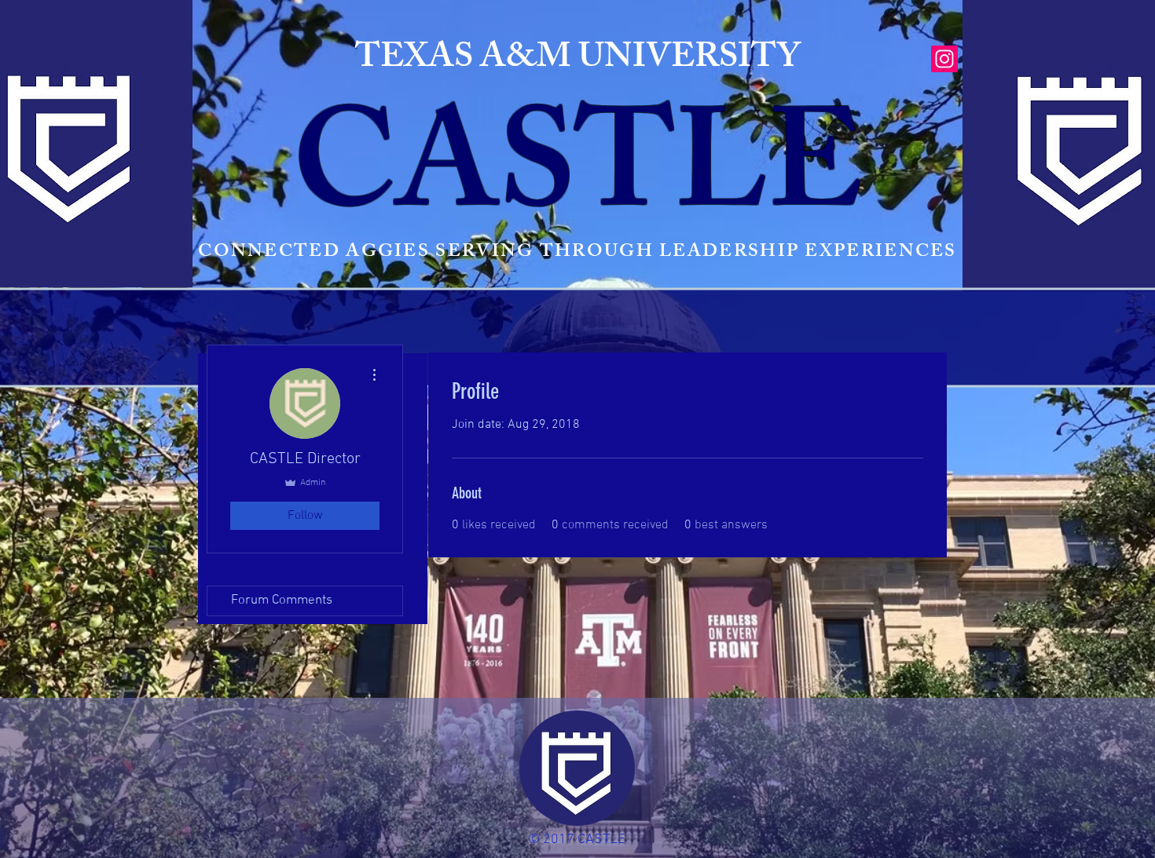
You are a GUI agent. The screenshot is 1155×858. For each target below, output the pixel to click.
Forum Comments (281, 600)
